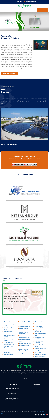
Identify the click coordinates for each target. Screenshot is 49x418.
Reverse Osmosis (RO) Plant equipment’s (40, 358)
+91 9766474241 (12, 400)
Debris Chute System (40, 333)
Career (26, 10)
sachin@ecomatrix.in (13, 403)
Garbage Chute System (9, 331)
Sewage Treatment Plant (9, 144)
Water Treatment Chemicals (39, 351)
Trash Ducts (38, 362)
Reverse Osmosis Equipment (23, 342)
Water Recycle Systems (40, 366)
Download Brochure (9, 73)
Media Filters (7, 362)
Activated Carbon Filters (25, 331)
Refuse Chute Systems (40, 364)
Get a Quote (42, 9)
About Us (24, 387)
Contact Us (31, 10)
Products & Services (13, 10)
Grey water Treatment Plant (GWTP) (40, 340)
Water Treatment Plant (9, 359)
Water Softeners (23, 333)
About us (6, 10)
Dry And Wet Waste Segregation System (9, 353)
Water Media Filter (8, 364)
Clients (23, 10)
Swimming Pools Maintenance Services (24, 346)
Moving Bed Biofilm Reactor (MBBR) (24, 355)
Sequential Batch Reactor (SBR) (23, 359)
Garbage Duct (22, 362)
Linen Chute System (40, 331)
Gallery (19, 10)
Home (2, 10)
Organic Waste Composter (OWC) (39, 336)
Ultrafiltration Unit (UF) (24, 336)
